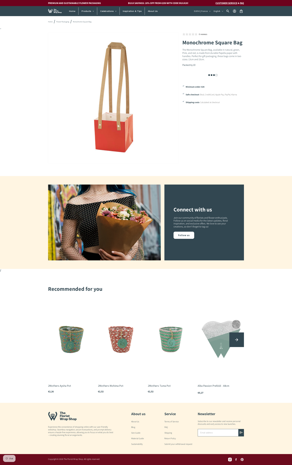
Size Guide (135, 432)
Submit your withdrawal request (178, 444)
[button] (236, 339)
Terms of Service (171, 421)
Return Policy (170, 438)
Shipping (168, 432)
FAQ (166, 427)
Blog (133, 427)
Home (50, 22)
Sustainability (137, 444)
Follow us (184, 235)
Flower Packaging (62, 22)
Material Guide (137, 438)
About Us (135, 421)
